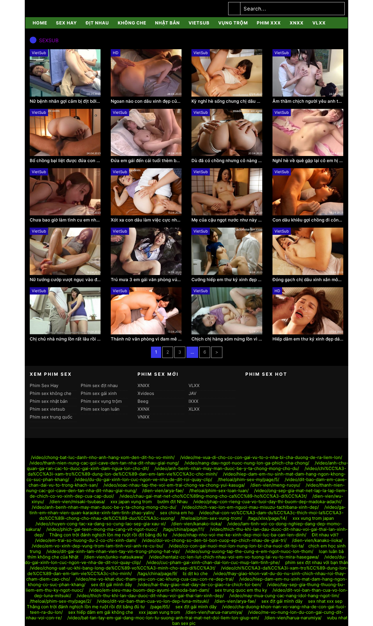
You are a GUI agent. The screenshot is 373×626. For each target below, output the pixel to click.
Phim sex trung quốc (51, 417)
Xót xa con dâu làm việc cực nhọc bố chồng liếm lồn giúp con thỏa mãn (146, 220)
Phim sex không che (50, 393)
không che (132, 23)
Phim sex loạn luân (100, 409)
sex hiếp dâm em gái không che (100, 612)
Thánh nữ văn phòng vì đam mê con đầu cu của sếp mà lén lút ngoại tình (146, 339)
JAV (192, 393)
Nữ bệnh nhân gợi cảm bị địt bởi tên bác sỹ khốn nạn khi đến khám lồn (65, 101)
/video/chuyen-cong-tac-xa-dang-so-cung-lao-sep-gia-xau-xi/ (101, 523)
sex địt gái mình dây (111, 584)
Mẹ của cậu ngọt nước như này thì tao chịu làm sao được (227, 220)
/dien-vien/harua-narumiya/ (214, 612)
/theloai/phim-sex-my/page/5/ (248, 479)
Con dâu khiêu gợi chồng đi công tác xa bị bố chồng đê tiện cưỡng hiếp (308, 220)
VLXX (319, 23)
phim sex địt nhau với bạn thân (316, 562)
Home (40, 23)
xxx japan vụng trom (131, 501)
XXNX (143, 409)
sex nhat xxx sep (325, 601)
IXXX (193, 401)
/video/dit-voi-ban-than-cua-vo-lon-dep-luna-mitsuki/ (153, 601)
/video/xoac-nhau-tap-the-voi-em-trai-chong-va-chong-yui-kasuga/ (174, 485)
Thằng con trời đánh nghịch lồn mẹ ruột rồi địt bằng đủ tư (108, 535)
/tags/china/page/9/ (157, 573)
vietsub (199, 23)
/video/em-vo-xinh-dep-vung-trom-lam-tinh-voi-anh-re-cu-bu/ (97, 546)
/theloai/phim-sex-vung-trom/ (211, 518)
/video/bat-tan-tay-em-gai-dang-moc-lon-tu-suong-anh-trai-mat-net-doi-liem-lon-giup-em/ (163, 617)
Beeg (143, 401)
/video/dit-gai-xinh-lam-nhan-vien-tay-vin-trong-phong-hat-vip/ (113, 551)
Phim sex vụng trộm (101, 401)
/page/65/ (160, 606)
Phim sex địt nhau (99, 385)
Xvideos (146, 393)
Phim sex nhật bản (49, 401)
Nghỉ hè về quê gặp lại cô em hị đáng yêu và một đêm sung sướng (308, 160)
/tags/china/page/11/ (183, 529)
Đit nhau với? (325, 535)
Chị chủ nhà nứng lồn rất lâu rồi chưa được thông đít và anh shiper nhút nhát (65, 339)
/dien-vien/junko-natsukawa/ (113, 557)
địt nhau (97, 23)
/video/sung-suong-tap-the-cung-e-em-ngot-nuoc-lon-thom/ (249, 551)
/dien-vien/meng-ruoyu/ (275, 485)
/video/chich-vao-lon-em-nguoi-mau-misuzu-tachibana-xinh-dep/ (250, 507)
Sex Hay (66, 23)
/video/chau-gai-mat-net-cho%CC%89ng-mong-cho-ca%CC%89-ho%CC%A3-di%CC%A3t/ (213, 496)
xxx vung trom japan (313, 518)
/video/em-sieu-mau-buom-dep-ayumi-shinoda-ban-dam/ (149, 590)
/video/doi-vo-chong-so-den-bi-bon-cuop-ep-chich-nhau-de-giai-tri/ (214, 540)
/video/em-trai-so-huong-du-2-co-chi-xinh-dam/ (85, 540)
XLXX (194, 409)
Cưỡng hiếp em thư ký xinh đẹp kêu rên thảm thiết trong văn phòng (227, 279)
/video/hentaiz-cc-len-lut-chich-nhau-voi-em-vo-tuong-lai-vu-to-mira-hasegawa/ (234, 557)
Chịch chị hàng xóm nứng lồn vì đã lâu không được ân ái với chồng (227, 339)
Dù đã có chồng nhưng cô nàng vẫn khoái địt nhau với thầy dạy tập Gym (227, 160)
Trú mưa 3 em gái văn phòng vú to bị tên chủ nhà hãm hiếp (146, 279)
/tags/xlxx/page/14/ (267, 518)
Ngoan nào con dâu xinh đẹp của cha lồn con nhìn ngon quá (146, 101)
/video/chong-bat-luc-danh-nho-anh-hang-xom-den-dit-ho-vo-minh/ (103, 457)
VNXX (143, 417)
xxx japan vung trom (159, 612)
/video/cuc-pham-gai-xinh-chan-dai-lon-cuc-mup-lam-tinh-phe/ (213, 562)
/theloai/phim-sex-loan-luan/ (219, 490)
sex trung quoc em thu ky (241, 590)
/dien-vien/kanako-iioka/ (196, 523)
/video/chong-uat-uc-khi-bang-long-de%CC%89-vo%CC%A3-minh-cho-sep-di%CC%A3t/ (122, 568)
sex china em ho (176, 512)
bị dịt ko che (195, 573)
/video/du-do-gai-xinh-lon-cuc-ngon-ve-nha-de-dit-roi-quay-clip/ (143, 479)
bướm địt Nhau (172, 501)
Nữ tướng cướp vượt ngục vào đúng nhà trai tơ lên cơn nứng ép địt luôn (65, 279)
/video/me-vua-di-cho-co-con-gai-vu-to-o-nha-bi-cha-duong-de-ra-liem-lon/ (261, 457)
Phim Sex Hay (44, 385)
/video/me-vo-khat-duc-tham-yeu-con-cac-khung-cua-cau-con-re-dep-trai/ (154, 579)
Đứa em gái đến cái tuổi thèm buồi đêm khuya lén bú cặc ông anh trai (146, 160)
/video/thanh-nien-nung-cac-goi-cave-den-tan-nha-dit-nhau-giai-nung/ (104, 463)
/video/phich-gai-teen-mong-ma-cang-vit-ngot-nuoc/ (101, 529)
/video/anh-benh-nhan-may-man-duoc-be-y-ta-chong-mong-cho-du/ (226, 468)
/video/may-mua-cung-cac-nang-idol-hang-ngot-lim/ (284, 595)
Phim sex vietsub (47, 409)
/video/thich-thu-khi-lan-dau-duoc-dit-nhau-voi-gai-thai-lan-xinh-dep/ (150, 595)
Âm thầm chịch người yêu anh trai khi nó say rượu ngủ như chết (308, 101)
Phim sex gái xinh (99, 393)
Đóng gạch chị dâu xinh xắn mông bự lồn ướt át (308, 279)
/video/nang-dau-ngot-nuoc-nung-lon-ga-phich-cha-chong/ (246, 463)
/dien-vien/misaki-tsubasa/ (77, 501)
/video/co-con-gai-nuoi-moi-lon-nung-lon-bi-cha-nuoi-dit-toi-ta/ (236, 546)
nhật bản (167, 23)
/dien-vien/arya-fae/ (163, 490)
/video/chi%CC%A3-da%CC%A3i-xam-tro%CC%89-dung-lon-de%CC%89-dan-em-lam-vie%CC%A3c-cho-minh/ (187, 471)
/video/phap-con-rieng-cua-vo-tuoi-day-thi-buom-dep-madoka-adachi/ (267, 501)
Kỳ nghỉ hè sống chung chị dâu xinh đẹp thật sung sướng (227, 101)
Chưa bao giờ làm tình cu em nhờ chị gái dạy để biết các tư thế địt (65, 220)
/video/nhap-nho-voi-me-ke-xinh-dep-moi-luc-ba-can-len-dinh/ (239, 535)
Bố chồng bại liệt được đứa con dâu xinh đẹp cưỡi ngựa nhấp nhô (65, 160)
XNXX (297, 23)
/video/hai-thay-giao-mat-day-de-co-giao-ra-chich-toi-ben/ (199, 584)
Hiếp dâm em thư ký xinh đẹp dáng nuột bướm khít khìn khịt (308, 339)
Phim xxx (269, 23)
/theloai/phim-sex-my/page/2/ (60, 601)
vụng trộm (233, 23)
